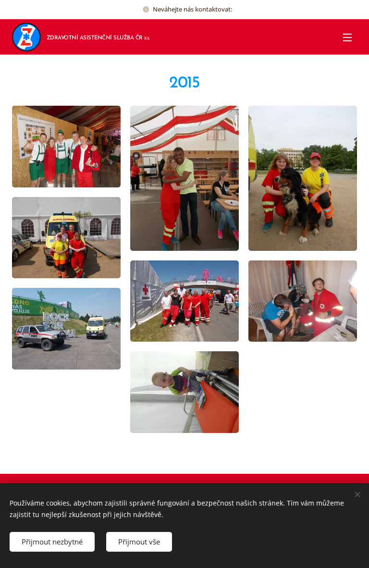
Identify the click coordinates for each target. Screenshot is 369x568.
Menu (347, 37)
